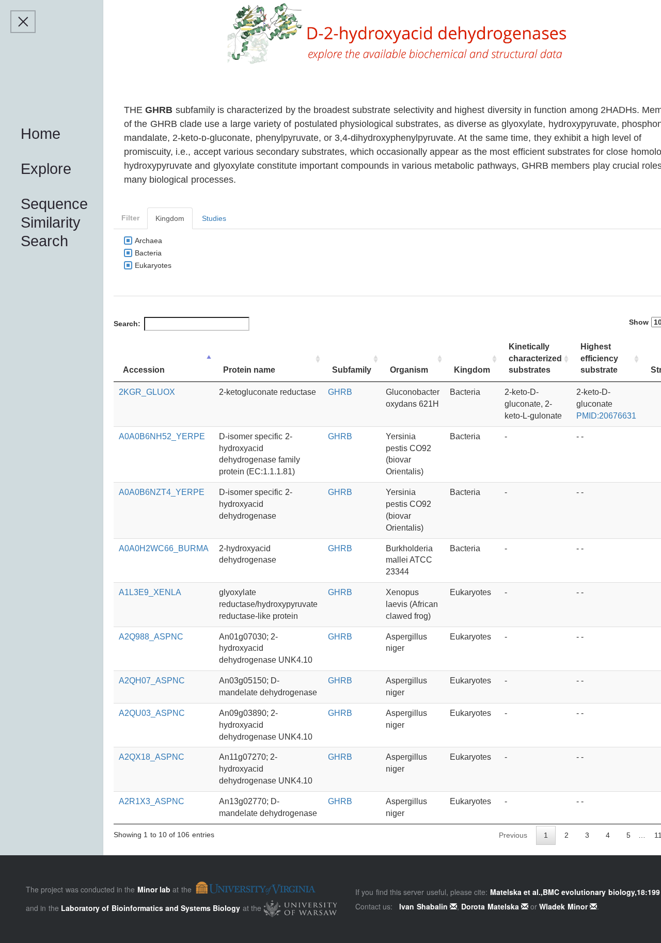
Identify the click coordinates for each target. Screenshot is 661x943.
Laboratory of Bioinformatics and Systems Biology (151, 907)
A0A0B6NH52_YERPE (162, 436)
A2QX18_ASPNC (151, 757)
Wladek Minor (564, 906)
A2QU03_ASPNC (152, 713)
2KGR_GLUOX (147, 392)
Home (40, 133)
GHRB (340, 392)
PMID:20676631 (606, 415)
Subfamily (351, 369)
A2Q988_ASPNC (151, 636)
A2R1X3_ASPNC (151, 801)
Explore (46, 169)
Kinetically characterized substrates (535, 358)
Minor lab (153, 889)
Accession (144, 369)
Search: (127, 323)
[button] (23, 21)
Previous (513, 835)
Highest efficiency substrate (599, 358)
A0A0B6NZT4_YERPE (161, 492)
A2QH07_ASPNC (152, 680)
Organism (409, 369)
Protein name (249, 369)
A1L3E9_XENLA (150, 592)
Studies (214, 218)
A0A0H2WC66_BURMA (164, 548)
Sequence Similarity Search (54, 222)
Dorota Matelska (491, 906)
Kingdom (169, 218)
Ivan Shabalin (424, 906)
